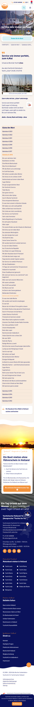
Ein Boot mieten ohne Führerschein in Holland (16, 459)
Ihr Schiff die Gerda (8, 171)
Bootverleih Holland (9, 651)
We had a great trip (8, 378)
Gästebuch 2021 (7, 138)
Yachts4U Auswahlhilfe (10, 625)
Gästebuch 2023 (7, 131)
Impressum (6, 661)
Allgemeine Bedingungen (10, 681)
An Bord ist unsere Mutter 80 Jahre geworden (16, 362)
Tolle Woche (6, 190)
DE (27, 2)
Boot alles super (7, 330)
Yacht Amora (23, 580)
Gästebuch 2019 (7, 145)
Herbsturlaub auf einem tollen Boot (13, 179)
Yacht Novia (9, 573)
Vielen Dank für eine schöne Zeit (12, 336)
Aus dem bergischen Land (10, 235)
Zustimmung (17, 704)
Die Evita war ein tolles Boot (11, 230)
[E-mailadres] (24, 2)
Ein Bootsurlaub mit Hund (10, 615)
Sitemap (5, 685)
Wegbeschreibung (8, 654)
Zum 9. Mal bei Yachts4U (9, 198)
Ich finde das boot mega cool (11, 256)
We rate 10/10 (6, 338)
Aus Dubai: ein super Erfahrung (11, 251)
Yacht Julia (22, 583)
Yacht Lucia (8, 566)
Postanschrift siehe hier (10, 532)
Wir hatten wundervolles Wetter (12, 174)
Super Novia (6, 367)
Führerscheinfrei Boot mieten (12, 609)
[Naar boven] (28, 665)
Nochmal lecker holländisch (10, 333)
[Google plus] (14, 551)
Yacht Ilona (8, 580)
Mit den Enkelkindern (8, 264)
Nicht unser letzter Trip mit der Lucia (13, 373)
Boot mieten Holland (9, 605)
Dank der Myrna (7, 341)
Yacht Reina (23, 566)
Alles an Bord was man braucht (11, 209)
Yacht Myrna (23, 573)
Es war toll (5, 304)
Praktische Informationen (11, 647)
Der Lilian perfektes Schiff (10, 325)
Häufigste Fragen (8, 644)
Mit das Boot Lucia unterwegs (11, 169)
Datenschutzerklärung (9, 683)
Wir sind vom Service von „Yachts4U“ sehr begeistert (15, 276)
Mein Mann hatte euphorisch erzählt (13, 320)
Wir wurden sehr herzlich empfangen (13, 301)
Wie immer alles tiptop (9, 195)
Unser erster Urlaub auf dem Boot (12, 383)
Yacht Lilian (23, 570)
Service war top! (7, 351)
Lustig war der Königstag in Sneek (12, 349)
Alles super (5, 224)
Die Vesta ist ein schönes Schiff (11, 177)
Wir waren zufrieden (8, 282)
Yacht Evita (8, 576)
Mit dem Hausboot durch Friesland (12, 254)
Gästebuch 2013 (7, 398)
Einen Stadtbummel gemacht (11, 272)
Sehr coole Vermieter (8, 216)
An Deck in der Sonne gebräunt (11, 290)
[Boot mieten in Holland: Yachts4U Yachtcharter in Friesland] (26, 530)
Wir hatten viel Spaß (8, 354)
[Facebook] (5, 551)
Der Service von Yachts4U (10, 214)
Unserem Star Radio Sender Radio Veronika (15, 322)
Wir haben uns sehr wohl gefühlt (12, 206)
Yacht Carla (8, 570)
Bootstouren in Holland (10, 622)
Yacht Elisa (22, 576)
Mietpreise (8, 590)
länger (13, 480)
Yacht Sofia (8, 583)
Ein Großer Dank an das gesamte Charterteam (16, 309)
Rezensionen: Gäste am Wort (11, 612)
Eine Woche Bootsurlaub (9, 163)
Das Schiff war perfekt (9, 285)
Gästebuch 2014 (7, 394)
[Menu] (30, 8)
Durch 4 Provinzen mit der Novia (12, 312)
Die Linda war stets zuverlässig (11, 211)
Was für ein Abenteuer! (9, 166)
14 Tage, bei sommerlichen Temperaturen (14, 267)
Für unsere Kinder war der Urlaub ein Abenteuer (16, 227)
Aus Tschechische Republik (10, 248)
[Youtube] (19, 551)
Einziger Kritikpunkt (8, 359)
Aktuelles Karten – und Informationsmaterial (16, 365)
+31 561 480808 (9, 536)
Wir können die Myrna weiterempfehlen (14, 381)
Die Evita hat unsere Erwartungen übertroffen (16, 346)
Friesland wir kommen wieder (11, 317)
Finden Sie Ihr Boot (17, 38)
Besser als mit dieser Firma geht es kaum (14, 306)
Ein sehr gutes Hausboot (9, 222)
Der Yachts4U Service (9, 187)
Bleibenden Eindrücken (9, 293)
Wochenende (12, 478)
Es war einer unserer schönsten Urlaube (14, 203)
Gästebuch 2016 (7, 155)
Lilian (21, 63)
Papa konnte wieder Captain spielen (13, 259)
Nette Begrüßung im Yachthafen (12, 219)
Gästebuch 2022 (7, 135)
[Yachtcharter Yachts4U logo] (4, 6)
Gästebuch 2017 (7, 151)
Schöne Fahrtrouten (9, 619)
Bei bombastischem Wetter (10, 357)
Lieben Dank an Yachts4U (10, 314)
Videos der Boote (24, 587)
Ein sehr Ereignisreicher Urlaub (11, 375)
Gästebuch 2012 (7, 401)
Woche (5, 480)
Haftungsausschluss (8, 679)
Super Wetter (6, 182)
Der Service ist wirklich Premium (12, 262)
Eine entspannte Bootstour (10, 201)
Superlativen (6, 370)
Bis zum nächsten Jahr (9, 158)
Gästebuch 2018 (7, 148)
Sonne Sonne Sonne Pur (9, 240)
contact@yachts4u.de (10, 538)
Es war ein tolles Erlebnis (10, 246)
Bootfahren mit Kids (8, 161)
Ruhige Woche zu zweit (9, 343)
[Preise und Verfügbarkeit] (24, 8)
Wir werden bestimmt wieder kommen (14, 243)
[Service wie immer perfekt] (29, 105)
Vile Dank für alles (7, 238)
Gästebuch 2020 (7, 141)
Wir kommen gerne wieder (10, 386)
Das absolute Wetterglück (10, 232)
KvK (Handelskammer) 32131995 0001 (14, 530)
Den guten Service (8, 193)
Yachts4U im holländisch (10, 657)
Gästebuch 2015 (7, 391)
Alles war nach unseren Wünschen (12, 280)
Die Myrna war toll (8, 288)
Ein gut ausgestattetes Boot (11, 185)
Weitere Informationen (20, 700)
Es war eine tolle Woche (9, 298)
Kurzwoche (22, 478)
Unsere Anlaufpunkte (8, 328)
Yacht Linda (8, 587)
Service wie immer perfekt (10, 296)
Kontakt (5, 641)
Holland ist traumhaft (9, 270)
